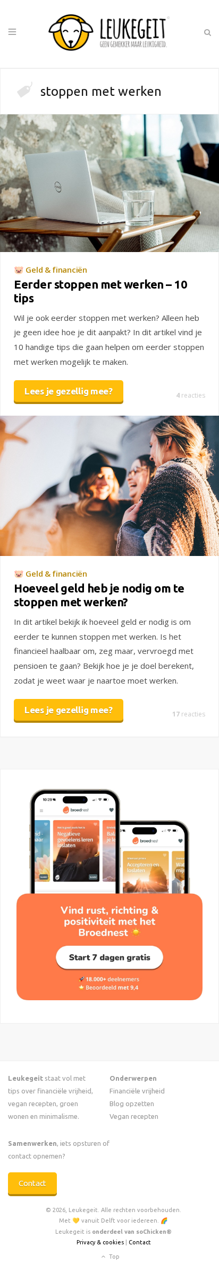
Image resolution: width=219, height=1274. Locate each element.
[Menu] (12, 32)
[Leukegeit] (109, 34)
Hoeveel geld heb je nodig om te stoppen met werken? (99, 594)
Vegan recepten (134, 1116)
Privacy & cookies (100, 1242)
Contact (32, 1183)
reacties (190, 395)
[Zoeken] (207, 32)
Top (113, 1256)
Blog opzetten (132, 1103)
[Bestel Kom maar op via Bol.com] (109, 997)
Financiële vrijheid (137, 1090)
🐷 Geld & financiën (50, 269)
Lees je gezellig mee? (68, 391)
